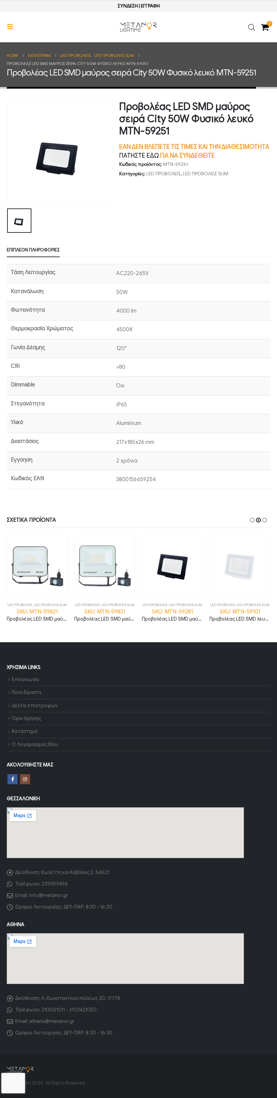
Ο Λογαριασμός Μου (35, 744)
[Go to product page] (37, 566)
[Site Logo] (138, 27)
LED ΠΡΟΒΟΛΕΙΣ (163, 174)
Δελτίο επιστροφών (34, 705)
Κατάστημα (24, 731)
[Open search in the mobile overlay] (251, 27)
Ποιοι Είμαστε (27, 692)
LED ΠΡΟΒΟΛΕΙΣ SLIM (205, 174)
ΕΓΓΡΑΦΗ (150, 6)
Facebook (12, 779)
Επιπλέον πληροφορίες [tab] (33, 250)
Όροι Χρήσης (26, 718)
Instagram (25, 779)
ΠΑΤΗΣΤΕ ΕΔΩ (139, 155)
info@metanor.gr (48, 895)
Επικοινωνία (25, 679)
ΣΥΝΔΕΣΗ (128, 6)
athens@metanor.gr (51, 1021)
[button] (12, 27)
